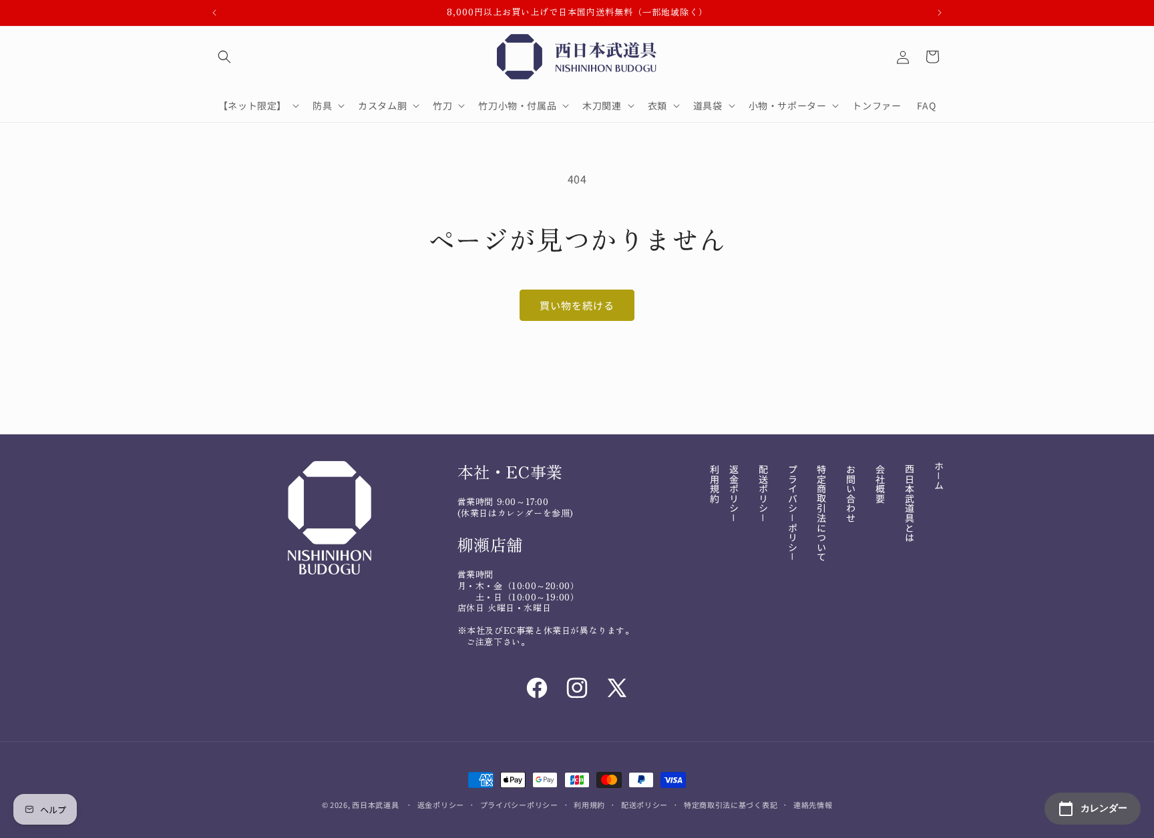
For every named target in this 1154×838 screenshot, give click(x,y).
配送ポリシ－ (763, 493)
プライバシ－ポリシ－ (792, 513)
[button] (224, 56)
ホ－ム (939, 475)
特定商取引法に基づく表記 (730, 804)
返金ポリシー (440, 804)
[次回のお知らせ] (939, 12)
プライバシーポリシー (519, 804)
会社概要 (880, 483)
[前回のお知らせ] (214, 12)
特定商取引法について (821, 513)
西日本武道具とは (909, 503)
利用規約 (714, 483)
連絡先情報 (813, 804)
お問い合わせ (850, 493)
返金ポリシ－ (734, 493)
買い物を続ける (577, 305)
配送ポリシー (644, 804)
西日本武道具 (375, 804)
